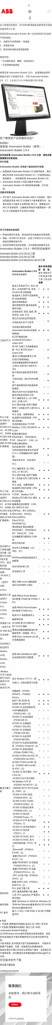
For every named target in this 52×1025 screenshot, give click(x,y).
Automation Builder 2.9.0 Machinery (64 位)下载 (22, 260)
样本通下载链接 (7, 965)
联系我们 (14, 1005)
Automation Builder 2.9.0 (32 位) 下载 (17, 253)
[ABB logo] (7, 11)
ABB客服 (20, 1018)
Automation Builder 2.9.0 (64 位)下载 (17, 257)
